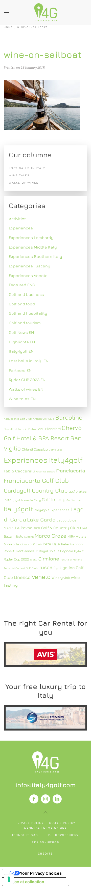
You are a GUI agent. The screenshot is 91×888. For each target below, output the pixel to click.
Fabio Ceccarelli (19, 471)
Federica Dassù (45, 471)
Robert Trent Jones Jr (21, 551)
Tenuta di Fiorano (71, 559)
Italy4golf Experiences (52, 510)
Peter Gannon (72, 544)
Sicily (33, 559)
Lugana (29, 536)
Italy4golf (18, 509)
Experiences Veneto (28, 275)
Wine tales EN (22, 398)
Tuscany (49, 567)
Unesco (22, 577)
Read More (45, 654)
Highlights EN (22, 342)
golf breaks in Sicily (28, 500)
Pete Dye (51, 544)
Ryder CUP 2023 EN (27, 379)
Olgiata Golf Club (31, 544)
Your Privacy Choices (41, 873)
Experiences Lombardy (31, 237)
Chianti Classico (35, 449)
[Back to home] (45, 12)
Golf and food (22, 304)
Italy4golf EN (21, 351)
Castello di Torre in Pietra (20, 428)
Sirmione (48, 558)
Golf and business (26, 294)
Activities (18, 218)
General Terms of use (45, 827)
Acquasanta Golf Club (18, 418)
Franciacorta (70, 470)
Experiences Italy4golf (43, 460)
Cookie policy (62, 822)
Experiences (21, 228)
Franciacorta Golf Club (36, 480)
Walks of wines (24, 182)
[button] (6, 12)
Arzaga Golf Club (43, 418)
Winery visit (61, 578)
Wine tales (19, 175)
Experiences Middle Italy (33, 247)
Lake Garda (41, 519)
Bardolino (68, 417)
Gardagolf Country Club (36, 490)
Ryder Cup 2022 (16, 559)
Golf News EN (21, 332)
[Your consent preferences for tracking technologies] (9, 879)
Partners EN (20, 370)
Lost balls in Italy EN (29, 360)
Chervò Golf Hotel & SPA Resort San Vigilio (43, 438)
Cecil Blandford (49, 429)
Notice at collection (25, 881)
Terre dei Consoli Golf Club (21, 568)
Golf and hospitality (28, 313)
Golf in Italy (53, 499)
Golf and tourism (25, 322)
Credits (45, 853)
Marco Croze (50, 536)
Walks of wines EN (26, 389)
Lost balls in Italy (27, 168)
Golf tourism (74, 500)
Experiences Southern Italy (35, 256)
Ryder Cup (80, 551)
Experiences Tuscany (29, 266)
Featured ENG (22, 284)
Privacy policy (29, 822)
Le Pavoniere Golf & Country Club (47, 528)
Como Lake (55, 449)
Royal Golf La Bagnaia (56, 551)
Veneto (41, 576)
